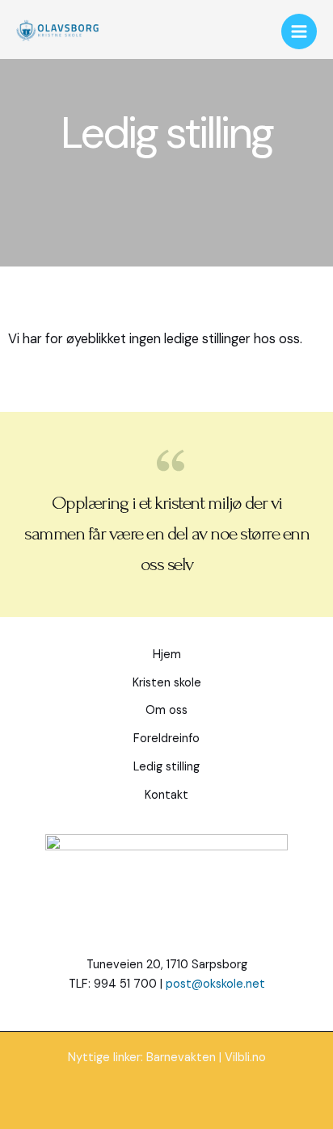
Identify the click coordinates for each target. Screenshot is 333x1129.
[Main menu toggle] (299, 31)
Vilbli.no (245, 1057)
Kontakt (166, 795)
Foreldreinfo (166, 738)
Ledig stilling (166, 766)
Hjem (167, 654)
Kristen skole (167, 682)
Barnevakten (181, 1057)
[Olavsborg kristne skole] (57, 32)
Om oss (166, 710)
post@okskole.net (215, 984)
